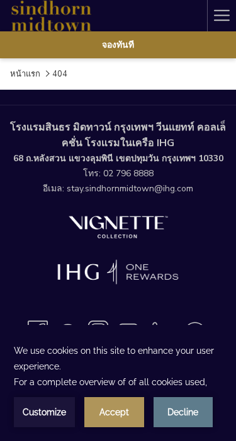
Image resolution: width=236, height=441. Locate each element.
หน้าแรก (25, 74)
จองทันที (118, 45)
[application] (118, 385)
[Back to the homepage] (50, 15)
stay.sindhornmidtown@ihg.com (130, 188)
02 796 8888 (128, 173)
